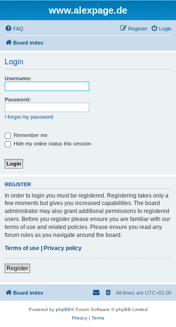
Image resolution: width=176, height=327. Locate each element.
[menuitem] (14, 28)
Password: (18, 99)
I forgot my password (29, 117)
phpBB (63, 309)
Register (17, 268)
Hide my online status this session (51, 143)
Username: (18, 78)
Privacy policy (63, 248)
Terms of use (22, 248)
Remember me (29, 135)
